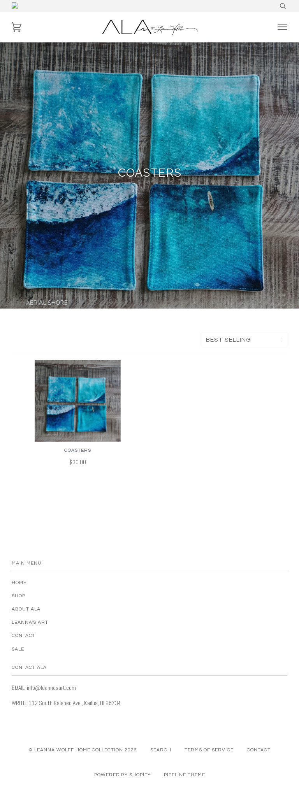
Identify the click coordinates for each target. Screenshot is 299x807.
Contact (23, 635)
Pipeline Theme (184, 774)
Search (160, 750)
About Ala (26, 609)
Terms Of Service (209, 750)
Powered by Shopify (122, 774)
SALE (18, 649)
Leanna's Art (30, 622)
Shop (18, 595)
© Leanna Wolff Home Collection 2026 (82, 750)
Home (19, 582)
